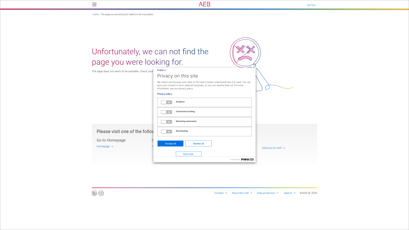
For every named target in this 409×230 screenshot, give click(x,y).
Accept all (170, 143)
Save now (188, 154)
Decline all (198, 143)
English (160, 70)
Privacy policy (164, 94)
